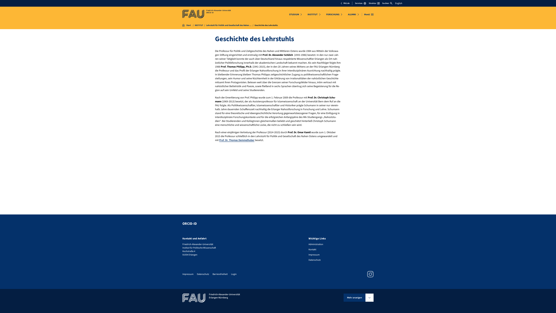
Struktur (372, 3)
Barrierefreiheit (220, 274)
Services (358, 3)
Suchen (385, 3)
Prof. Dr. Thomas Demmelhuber (236, 140)
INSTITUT (313, 14)
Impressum (314, 254)
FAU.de (346, 3)
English (398, 3)
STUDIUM (294, 14)
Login (234, 274)
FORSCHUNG (332, 14)
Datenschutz (315, 260)
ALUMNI (352, 14)
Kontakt (312, 249)
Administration (316, 244)
